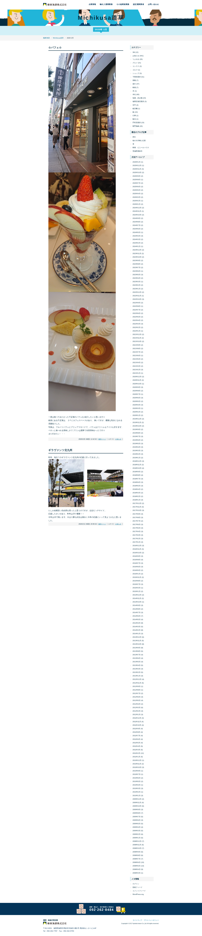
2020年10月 (137, 384)
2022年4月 (137, 320)
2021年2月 (137, 370)
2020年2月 (137, 412)
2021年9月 (137, 345)
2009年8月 (137, 813)
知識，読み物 (137, 98)
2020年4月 (137, 405)
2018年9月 (137, 472)
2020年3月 (137, 408)
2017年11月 (137, 507)
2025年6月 (137, 186)
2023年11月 (137, 253)
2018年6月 (137, 482)
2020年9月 (137, 387)
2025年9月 (137, 176)
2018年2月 (137, 496)
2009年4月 (137, 827)
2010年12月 (137, 760)
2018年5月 (137, 486)
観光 (134, 119)
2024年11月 (137, 211)
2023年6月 (137, 271)
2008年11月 (137, 845)
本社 (134, 94)
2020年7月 (137, 394)
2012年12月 (137, 679)
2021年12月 (137, 334)
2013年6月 (137, 658)
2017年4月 (137, 531)
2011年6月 (136, 739)
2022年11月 (137, 296)
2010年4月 (137, 785)
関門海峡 (136, 126)
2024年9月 (137, 218)
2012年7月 (137, 693)
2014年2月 (137, 630)
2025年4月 (137, 193)
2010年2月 (137, 792)
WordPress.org (138, 894)
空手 (134, 105)
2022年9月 (137, 303)
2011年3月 (136, 750)
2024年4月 (137, 236)
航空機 (135, 108)
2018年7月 (137, 479)
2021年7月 (137, 352)
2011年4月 (136, 746)
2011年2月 (136, 753)
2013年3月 (137, 669)
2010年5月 (137, 781)
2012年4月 (137, 704)
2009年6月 (137, 820)
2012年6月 (137, 697)
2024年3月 (137, 239)
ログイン (136, 884)
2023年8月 (137, 264)
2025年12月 (137, 165)
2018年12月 (137, 461)
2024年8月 (137, 222)
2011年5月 (136, 743)
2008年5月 (137, 866)
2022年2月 (137, 327)
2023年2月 (137, 285)
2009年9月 (137, 809)
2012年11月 (137, 683)
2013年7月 (137, 655)
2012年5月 (137, 700)
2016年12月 (137, 545)
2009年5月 (137, 824)
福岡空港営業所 (138, 101)
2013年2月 (137, 672)
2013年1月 (137, 676)
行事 (134, 115)
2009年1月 (137, 838)
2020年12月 (137, 377)
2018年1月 (137, 500)
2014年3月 (137, 626)
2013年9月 (137, 648)
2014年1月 (137, 633)
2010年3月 (137, 788)
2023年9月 (137, 260)
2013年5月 (137, 662)
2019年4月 (137, 447)
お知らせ (118, 439)
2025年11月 (137, 169)
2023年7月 (137, 267)
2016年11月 (137, 549)
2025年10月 (137, 172)
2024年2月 (137, 243)
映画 (134, 87)
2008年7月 (137, 859)
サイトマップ (137, 920)
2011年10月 (137, 725)
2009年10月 (137, 806)
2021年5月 (137, 359)
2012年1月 (137, 714)
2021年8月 (137, 348)
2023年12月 (137, 250)
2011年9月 (136, 729)
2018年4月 (137, 489)
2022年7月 (137, 310)
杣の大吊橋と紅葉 (139, 140)
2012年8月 (137, 690)
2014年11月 (137, 598)
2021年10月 (137, 341)
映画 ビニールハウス (141, 147)
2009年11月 (137, 802)
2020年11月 (137, 380)
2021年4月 (137, 362)
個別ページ (102, 439)
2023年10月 (137, 257)
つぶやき (136, 59)
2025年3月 (137, 197)
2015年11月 (137, 577)
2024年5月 (137, 232)
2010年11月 (137, 764)
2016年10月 (137, 553)
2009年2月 (137, 834)
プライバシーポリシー (151, 920)
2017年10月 (137, 510)
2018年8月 (137, 475)
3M (134, 52)
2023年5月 (137, 275)
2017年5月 (137, 528)
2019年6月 (137, 440)
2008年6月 (137, 862)
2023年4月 (137, 278)
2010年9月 (137, 771)
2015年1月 (137, 591)
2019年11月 (137, 422)
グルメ (135, 63)
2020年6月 (137, 398)
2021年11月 (137, 338)
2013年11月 (137, 640)
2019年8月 (137, 433)
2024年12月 (137, 208)
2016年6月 (137, 567)
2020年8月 (137, 391)
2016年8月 (137, 560)
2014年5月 (137, 619)
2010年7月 (137, 774)
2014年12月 (137, 595)
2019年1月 (137, 458)
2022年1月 (137, 331)
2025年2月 (137, 201)
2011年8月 (136, 732)
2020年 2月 (101, 29)
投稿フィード (137, 887)
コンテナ (136, 66)
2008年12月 (137, 841)
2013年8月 (137, 651)
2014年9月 (137, 605)
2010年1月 (137, 795)
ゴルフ (135, 70)
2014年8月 (137, 609)
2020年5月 (137, 401)
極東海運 (46, 38)
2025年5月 (137, 190)
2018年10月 (137, 468)
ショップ (136, 73)
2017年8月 (137, 517)
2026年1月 (137, 162)
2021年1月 (137, 373)
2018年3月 (137, 493)
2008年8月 (137, 855)
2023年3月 (137, 282)
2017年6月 (137, 524)
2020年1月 (137, 415)
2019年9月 (137, 429)
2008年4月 (137, 869)
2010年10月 (137, 767)
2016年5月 (137, 570)
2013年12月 (137, 637)
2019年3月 (137, 450)
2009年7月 (137, 817)
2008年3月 (137, 873)
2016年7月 (137, 563)
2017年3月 (137, 535)
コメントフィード (139, 891)
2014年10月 (137, 602)
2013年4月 (137, 665)
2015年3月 (137, 588)
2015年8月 (137, 581)
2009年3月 (137, 831)
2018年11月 (137, 465)
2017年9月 (137, 514)
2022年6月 (137, 313)
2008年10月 (137, 848)
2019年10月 (137, 426)
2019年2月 (137, 454)
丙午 (134, 137)
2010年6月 (137, 778)
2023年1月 (137, 289)
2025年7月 (137, 183)
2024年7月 (137, 225)
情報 (134, 80)
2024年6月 (137, 229)
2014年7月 (137, 612)
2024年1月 (137, 246)
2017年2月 (137, 538)
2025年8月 (137, 179)
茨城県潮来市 (137, 151)
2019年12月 (137, 419)
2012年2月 (137, 711)
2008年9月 (137, 852)
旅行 (134, 84)
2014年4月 (137, 623)
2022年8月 (137, 306)
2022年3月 (137, 324)
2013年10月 (137, 644)
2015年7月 (137, 584)
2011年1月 (136, 757)
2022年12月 (137, 292)
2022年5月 (137, 317)
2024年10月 (137, 215)
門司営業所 (137, 122)
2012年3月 (137, 707)
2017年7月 (137, 521)
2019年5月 (137, 443)
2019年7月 (137, 436)
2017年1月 (137, 542)
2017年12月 (137, 503)
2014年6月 (137, 616)
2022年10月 (137, 299)
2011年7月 (136, 736)
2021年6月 (137, 355)
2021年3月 (137, 366)
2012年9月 (137, 686)
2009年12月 (137, 799)
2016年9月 (137, 556)
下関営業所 (137, 77)
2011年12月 (137, 718)
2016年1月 (137, 574)
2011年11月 (137, 722)
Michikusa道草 (58, 38)
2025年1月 (137, 204)
